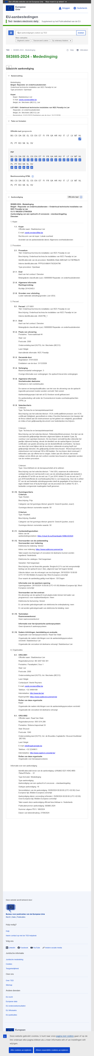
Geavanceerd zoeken (40, 40)
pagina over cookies (65, 1036)
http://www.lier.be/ (37, 693)
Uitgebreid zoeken (23, 40)
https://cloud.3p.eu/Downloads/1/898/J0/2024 (55, 536)
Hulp (7, 931)
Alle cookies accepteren (21, 1050)
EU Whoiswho (11, 1010)
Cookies (9, 964)
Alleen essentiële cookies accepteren (52, 1050)
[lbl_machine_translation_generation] (33, 176)
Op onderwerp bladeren (60, 40)
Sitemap (9, 985)
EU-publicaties (11, 1015)
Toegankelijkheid (12, 968)
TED (7, 50)
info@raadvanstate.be (33, 746)
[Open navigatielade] (9, 67)
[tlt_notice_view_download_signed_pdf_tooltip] (79, 138)
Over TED (10, 980)
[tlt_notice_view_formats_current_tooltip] (81, 197)
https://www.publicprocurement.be (49, 549)
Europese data (11, 1001)
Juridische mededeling (14, 959)
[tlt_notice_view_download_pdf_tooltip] (12, 159)
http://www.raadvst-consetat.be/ (42, 753)
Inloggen (66, 8)
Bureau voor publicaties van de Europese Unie (25, 914)
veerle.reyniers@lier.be (28, 100)
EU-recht (9, 997)
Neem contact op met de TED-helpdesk (21, 936)
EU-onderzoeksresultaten (16, 1006)
